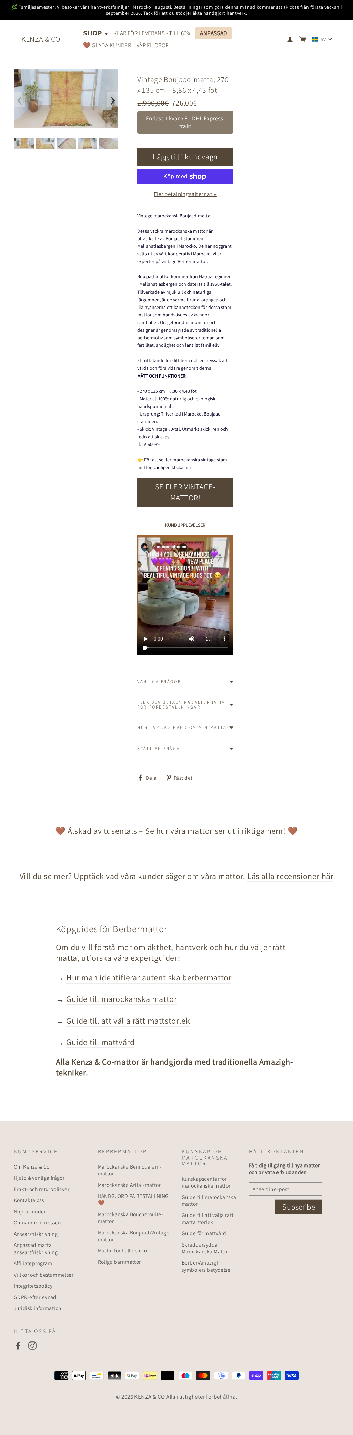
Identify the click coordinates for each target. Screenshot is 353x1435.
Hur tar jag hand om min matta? (183, 727)
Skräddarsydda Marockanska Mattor (205, 1248)
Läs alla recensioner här (290, 875)
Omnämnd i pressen (37, 1222)
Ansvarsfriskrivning (36, 1233)
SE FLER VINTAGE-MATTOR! (185, 492)
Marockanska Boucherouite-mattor (130, 1217)
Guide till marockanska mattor (121, 998)
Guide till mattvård (100, 1041)
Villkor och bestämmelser (43, 1274)
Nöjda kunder (30, 1211)
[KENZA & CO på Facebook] (18, 1345)
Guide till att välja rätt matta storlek (208, 1218)
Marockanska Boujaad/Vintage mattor (133, 1236)
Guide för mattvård (204, 1233)
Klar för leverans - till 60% (152, 33)
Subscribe (298, 1207)
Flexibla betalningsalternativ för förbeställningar (181, 704)
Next (112, 99)
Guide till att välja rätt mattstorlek (128, 1020)
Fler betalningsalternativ (185, 194)
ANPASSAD (213, 33)
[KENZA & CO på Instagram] (32, 1345)
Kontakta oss (29, 1200)
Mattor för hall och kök (124, 1250)
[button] (322, 39)
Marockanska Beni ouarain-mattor (130, 1170)
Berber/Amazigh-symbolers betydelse (206, 1266)
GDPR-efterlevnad (35, 1297)
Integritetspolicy (33, 1285)
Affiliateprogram (33, 1263)
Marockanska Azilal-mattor (129, 1184)
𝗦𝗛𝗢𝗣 (93, 33)
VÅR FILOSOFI (153, 45)
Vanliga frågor (159, 681)
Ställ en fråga (158, 748)
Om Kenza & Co (32, 1166)
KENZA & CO (40, 39)
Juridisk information (37, 1308)
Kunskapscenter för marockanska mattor (206, 1182)
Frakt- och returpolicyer (41, 1188)
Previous (19, 99)
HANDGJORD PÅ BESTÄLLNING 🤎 (133, 1199)
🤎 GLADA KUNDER (107, 45)
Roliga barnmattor (119, 1261)
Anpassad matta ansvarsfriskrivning (36, 1248)
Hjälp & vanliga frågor (39, 1177)
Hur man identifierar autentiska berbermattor (149, 977)
